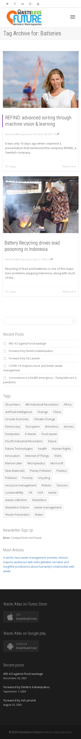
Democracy (12, 426)
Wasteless (39, 500)
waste (52, 492)
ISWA (57, 456)
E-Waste (30, 434)
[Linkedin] (22, 3)
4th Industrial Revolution (41, 404)
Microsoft (56, 463)
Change (42, 412)
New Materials (15, 471)
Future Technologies (19, 449)
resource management (20, 485)
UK (30, 492)
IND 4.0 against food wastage (27, 343)
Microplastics (36, 463)
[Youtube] (38, 3)
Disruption (33, 426)
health (42, 449)
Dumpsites (12, 434)
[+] (41, 79)
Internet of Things (37, 456)
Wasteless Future (17, 507)
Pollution (11, 478)
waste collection (16, 500)
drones (69, 426)
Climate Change (44, 419)
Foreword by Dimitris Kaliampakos (31, 351)
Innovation (12, 456)
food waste (49, 434)
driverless (52, 426)
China (57, 412)
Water (39, 514)
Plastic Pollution (40, 471)
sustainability (14, 492)
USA (40, 492)
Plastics (61, 471)
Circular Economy (17, 419)
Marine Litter (13, 463)
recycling (44, 478)
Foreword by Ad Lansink (24, 358)
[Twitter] (7, 3)
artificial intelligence (18, 412)
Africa (68, 404)
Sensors (62, 485)
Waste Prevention (17, 514)
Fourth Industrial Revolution (24, 441)
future (52, 441)
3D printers (12, 404)
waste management (47, 507)
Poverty (27, 478)
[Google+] (30, 3)
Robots (46, 485)
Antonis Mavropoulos (57, 732)
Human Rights (61, 449)
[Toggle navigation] (73, 17)
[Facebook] (15, 3)
